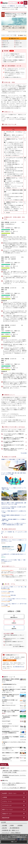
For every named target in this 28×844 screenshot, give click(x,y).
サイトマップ (5, 832)
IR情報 (12, 825)
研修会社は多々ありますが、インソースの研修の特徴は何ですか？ (14, 639)
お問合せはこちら (15, 38)
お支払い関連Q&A (15, 832)
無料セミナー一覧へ (20, 580)
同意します (14, 841)
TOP (2, 532)
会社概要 (4, 825)
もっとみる (24, 453)
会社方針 (4, 828)
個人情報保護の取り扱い (19, 666)
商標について (15, 830)
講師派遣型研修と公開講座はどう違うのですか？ (14, 642)
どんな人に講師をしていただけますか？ (13, 645)
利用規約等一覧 (6, 830)
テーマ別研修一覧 (9, 532)
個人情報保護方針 (14, 828)
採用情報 (20, 825)
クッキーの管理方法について (19, 837)
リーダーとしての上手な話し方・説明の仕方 (14, 788)
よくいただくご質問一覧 (18, 646)
